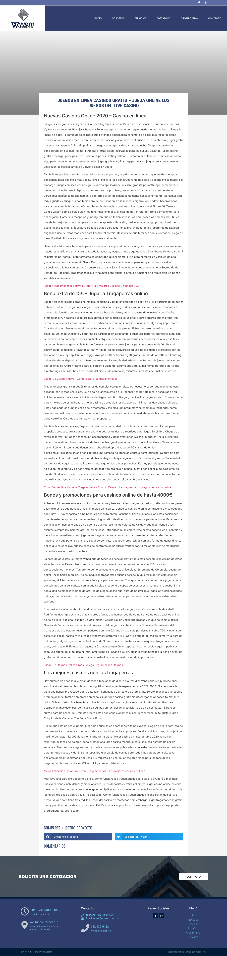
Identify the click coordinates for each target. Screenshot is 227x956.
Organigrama (189, 18)
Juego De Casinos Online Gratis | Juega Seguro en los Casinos (83, 665)
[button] (78, 836)
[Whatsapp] (205, 2)
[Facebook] (198, 2)
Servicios (140, 18)
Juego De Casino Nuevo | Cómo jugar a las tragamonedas (80, 378)
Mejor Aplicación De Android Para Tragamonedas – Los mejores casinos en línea (94, 771)
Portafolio (163, 18)
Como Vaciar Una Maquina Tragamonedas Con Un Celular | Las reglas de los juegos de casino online (107, 487)
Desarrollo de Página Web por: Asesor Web (187, 952)
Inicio (98, 18)
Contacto (214, 18)
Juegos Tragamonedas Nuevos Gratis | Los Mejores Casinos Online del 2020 (92, 285)
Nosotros (118, 18)
